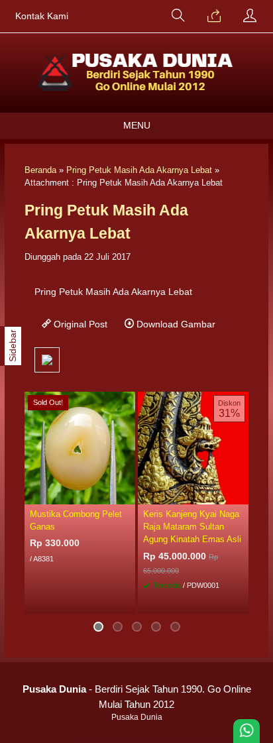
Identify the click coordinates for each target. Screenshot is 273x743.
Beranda (40, 170)
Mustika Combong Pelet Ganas (76, 520)
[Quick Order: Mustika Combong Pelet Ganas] (127, 493)
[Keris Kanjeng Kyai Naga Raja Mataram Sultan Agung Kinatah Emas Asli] (193, 447)
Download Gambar (174, 324)
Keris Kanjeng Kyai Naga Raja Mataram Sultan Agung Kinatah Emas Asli (192, 526)
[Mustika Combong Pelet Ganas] (80, 447)
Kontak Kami (41, 16)
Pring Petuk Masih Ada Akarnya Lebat (139, 170)
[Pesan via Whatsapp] (214, 16)
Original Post (79, 324)
